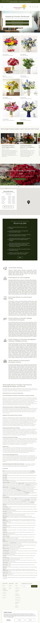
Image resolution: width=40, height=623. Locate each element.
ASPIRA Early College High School (29, 323)
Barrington (24, 270)
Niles (14, 273)
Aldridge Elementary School (24, 331)
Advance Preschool (29, 329)
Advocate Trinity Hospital (28, 283)
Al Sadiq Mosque (15, 349)
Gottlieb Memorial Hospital (27, 291)
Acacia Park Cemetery (22, 301)
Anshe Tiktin (18, 305)
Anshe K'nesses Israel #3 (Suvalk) (16, 304)
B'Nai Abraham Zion (19, 306)
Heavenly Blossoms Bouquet (26, 98)
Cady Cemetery (18, 312)
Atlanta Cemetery (25, 305)
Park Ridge (30, 273)
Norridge (17, 273)
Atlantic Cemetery (32, 305)
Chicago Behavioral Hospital (22, 288)
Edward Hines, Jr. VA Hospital (18, 290)
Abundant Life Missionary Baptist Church (28, 343)
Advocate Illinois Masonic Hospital (18, 282)
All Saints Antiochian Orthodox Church (27, 349)
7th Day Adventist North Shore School (15, 322)
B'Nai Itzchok (26, 306)
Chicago (34, 270)
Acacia (16, 301)
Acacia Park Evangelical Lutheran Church (17, 344)
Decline (30, 619)
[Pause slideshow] (25, 186)
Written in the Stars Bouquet (8, 120)
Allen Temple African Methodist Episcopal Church (18, 351)
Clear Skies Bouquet (24, 55)
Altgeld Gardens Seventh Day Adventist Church (21, 352)
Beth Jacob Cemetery (17, 309)
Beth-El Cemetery (24, 309)
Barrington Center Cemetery (24, 308)
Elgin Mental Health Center (30, 290)
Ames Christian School (13, 336)
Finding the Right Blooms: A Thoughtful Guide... (27, 146)
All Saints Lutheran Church (31, 350)
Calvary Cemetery (23, 313)
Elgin (21, 271)
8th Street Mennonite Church (14, 343)
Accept (19, 619)
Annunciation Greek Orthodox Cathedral (21, 353)
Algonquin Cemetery (15, 302)
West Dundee (20, 274)
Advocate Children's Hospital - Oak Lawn (16, 279)
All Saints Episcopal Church (20, 350)
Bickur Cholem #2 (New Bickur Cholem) (24, 310)
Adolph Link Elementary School (18, 329)
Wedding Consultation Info (17, 21)
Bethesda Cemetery (32, 309)
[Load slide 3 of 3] (20, 186)
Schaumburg (15, 274)
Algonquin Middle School (24, 333)
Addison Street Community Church (19, 345)
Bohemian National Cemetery (19, 311)
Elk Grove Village (26, 271)
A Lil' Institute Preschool (28, 322)
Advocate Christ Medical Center (19, 281)
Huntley (24, 272)
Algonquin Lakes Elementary (26, 332)
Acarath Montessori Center (21, 325)
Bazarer (32, 308)
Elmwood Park (33, 271)
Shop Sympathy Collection (20, 179)
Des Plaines (16, 271)
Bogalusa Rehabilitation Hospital (24, 286)
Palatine (26, 273)
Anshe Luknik (25, 304)
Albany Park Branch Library (24, 330)
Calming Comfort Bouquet (25, 120)
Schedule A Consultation (17, 24)
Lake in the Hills (30, 272)
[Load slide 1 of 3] (17, 186)
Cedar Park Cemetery (32, 313)
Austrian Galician (11, 306)
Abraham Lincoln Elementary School (24, 324)
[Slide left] (18, 161)
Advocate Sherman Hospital (17, 283)
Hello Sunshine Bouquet (7, 98)
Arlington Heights (17, 270)
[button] (2, 7)
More (20, 257)
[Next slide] (23, 186)
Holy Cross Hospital (24, 292)
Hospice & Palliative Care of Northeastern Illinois (20, 293)
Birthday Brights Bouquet (8, 55)
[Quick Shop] (30, 7)
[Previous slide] (14, 186)
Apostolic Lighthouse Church (17, 357)
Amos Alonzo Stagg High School (25, 336)
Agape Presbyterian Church (22, 346)
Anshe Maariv (31, 304)
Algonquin (10, 270)
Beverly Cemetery (11, 310)
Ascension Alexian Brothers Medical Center (21, 285)
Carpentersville (29, 270)
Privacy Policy (11, 616)
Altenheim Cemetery (24, 303)
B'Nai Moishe (31, 306)
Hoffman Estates (19, 272)
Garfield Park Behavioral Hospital (14, 291)
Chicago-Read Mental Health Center (19, 289)
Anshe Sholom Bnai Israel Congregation (21, 354)
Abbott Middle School (12, 324)
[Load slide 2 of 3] (18, 186)
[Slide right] (22, 161)
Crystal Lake (11, 271)
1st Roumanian (11, 301)
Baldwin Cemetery (15, 308)
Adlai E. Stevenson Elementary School (26, 326)
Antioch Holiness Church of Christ (21, 356)
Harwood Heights (11, 272)
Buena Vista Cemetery (29, 311)
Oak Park (22, 273)
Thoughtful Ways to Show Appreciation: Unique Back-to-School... (8, 146)
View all (20, 123)
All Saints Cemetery (25, 302)
